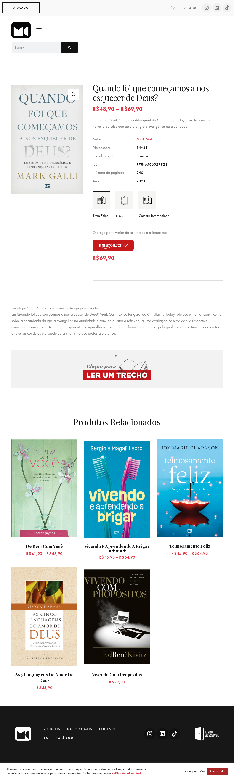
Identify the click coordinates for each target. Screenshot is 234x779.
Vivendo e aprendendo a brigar (116, 546)
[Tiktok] (227, 7)
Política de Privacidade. (127, 773)
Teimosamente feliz (189, 546)
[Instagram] (206, 7)
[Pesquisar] (69, 47)
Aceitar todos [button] (218, 771)
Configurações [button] (195, 771)
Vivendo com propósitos (117, 674)
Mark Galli (145, 139)
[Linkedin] (216, 7)
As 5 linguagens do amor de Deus (44, 677)
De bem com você (44, 546)
